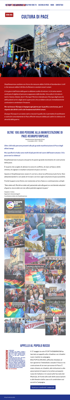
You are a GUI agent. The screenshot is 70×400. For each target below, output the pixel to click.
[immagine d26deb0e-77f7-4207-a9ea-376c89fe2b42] (35, 274)
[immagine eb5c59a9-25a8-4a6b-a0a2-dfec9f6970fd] (35, 258)
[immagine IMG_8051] (55, 242)
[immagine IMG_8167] (55, 206)
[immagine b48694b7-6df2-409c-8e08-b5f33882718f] (55, 310)
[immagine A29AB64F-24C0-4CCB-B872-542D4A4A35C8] (14, 310)
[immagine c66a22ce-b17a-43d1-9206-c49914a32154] (14, 282)
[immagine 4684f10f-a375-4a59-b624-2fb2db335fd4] (55, 328)
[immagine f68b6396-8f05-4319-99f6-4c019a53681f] (35, 246)
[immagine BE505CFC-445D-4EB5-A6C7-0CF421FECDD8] (35, 292)
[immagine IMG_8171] (35, 206)
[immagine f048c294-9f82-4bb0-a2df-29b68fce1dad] (14, 261)
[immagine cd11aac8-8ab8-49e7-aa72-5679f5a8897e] (55, 276)
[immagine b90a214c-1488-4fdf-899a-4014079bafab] (35, 306)
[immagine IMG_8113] (35, 227)
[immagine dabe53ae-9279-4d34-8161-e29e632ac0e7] (55, 263)
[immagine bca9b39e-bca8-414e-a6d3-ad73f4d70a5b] (14, 295)
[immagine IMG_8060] (14, 226)
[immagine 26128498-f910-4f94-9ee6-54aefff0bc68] (14, 325)
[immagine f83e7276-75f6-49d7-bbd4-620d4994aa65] (14, 241)
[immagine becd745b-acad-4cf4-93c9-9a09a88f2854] (55, 291)
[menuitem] (8, 5)
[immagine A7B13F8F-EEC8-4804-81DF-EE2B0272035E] (35, 321)
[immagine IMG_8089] (55, 221)
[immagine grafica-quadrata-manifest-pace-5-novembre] (14, 208)
